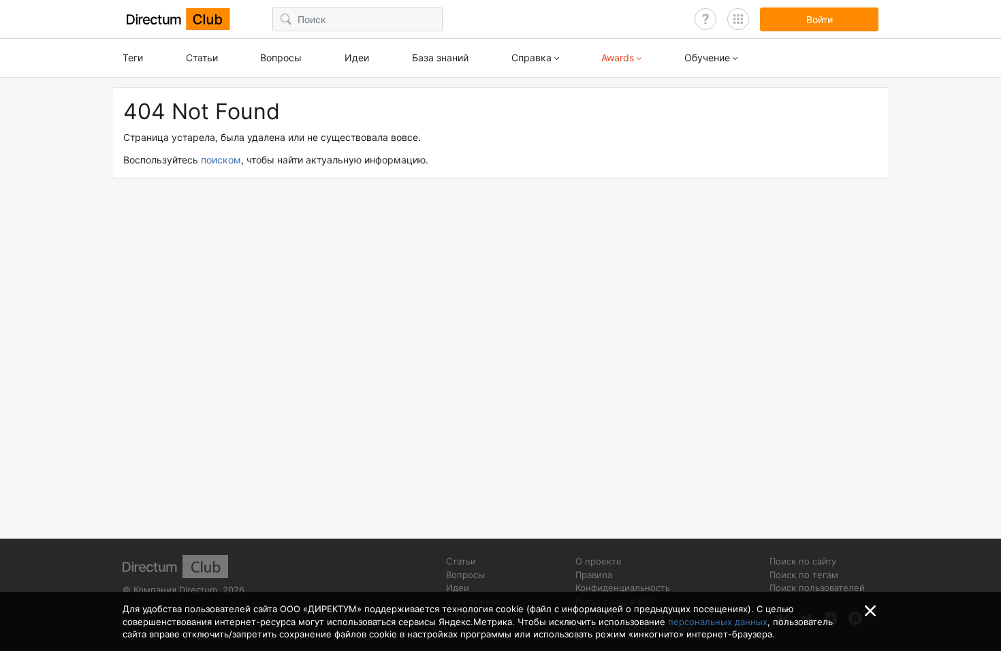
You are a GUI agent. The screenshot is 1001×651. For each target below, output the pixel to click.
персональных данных (717, 621)
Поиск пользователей (817, 587)
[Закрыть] (870, 611)
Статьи (202, 57)
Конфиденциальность (622, 587)
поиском (221, 159)
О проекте (598, 561)
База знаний (440, 57)
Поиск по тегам (803, 574)
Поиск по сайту (802, 561)
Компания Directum (175, 589)
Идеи (357, 57)
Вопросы (281, 57)
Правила (593, 574)
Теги (133, 57)
